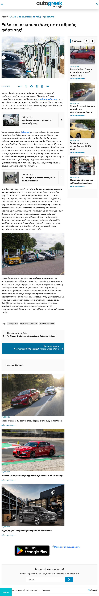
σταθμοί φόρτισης (47, 323)
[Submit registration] (69, 579)
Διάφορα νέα (12, 323)
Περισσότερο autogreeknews (12, 590)
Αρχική (5, 17)
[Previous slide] (4, 57)
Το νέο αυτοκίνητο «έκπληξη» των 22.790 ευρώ (80, 146)
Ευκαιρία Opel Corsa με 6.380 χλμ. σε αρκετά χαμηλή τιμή (81, 72)
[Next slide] (62, 57)
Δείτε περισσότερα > (9, 425)
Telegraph (25, 132)
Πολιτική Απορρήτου (33, 590)
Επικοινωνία (46, 590)
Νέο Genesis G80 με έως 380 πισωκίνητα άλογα (36, 349)
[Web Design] (92, 590)
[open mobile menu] (2, 4)
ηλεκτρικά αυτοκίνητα (28, 323)
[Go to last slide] (86, 41)
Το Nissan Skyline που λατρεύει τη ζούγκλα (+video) (31, 336)
